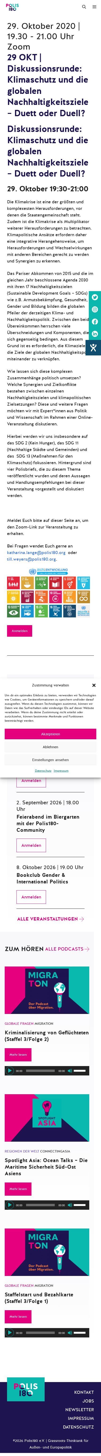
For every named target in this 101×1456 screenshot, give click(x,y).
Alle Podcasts (64, 949)
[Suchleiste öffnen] (84, 7)
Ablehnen (50, 747)
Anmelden (19, 631)
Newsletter (79, 1410)
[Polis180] (12, 7)
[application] (47, 1070)
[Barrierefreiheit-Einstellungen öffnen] (93, 347)
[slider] (80, 1070)
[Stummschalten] (70, 1070)
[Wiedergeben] (9, 1071)
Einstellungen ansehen (50, 760)
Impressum (61, 771)
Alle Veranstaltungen (47, 919)
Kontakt (84, 1392)
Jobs (88, 1401)
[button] (94, 685)
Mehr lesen (18, 1054)
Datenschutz (43, 771)
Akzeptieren (50, 734)
